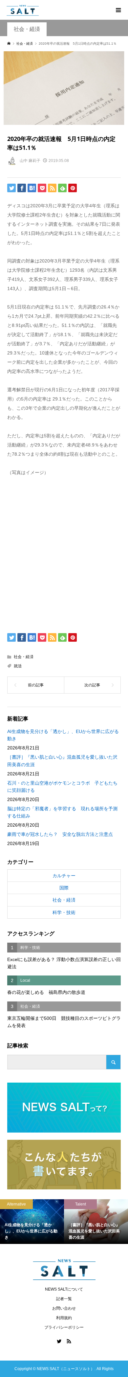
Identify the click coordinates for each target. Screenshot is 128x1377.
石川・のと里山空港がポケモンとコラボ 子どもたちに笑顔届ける (62, 786)
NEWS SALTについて (64, 1289)
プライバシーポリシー (64, 1327)
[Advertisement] (64, 553)
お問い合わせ (64, 1308)
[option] (53, 1221)
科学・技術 (64, 912)
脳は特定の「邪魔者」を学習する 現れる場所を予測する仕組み (62, 812)
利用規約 (64, 1318)
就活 (18, 666)
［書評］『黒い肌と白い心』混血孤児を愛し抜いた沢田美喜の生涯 (62, 760)
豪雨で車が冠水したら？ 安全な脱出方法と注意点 (60, 834)
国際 (64, 887)
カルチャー (64, 875)
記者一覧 (64, 1299)
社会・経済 (27, 29)
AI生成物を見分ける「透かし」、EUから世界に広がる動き (63, 735)
